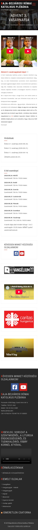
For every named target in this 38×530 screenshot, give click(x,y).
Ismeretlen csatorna (17, 512)
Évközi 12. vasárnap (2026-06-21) (16, 148)
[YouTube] (21, 253)
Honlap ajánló (7, 503)
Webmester (7, 506)
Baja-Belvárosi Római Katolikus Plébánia (16, 5)
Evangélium (6, 484)
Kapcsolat (11, 526)
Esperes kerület (8, 500)
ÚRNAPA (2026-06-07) (12, 157)
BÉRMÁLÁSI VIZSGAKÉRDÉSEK (13, 473)
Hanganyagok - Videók (10, 487)
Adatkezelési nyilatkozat (22, 526)
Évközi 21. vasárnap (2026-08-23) (16, 144)
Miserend (6, 497)
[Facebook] (16, 253)
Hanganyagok (7, 491)
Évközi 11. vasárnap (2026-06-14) (16, 152)
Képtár (5, 494)
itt (12, 116)
